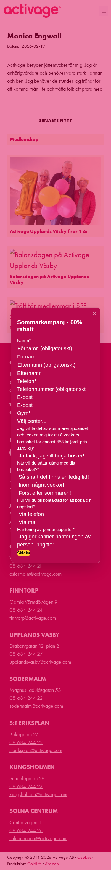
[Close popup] (94, 313)
